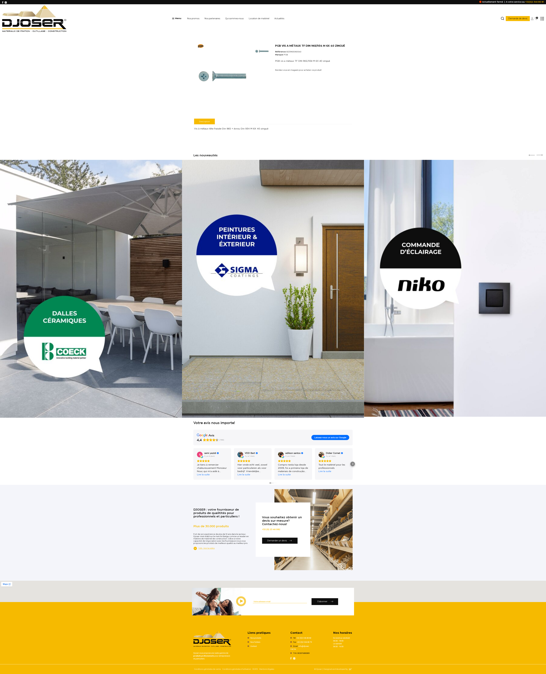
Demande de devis (517, 18)
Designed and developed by (335, 669)
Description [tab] (204, 121)
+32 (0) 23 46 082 (271, 529)
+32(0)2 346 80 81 (534, 2)
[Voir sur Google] (200, 454)
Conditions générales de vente (207, 669)
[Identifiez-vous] (532, 18)
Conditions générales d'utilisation (236, 669)
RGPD (255, 669)
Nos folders (255, 642)
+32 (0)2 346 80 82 (303, 638)
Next (539, 154)
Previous (531, 154)
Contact (253, 646)
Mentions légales (266, 669)
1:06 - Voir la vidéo (206, 548)
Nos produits (255, 638)
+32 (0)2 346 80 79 (304, 642)
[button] (193, 464)
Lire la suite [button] (203, 474)
